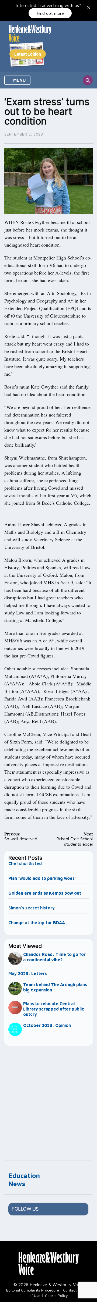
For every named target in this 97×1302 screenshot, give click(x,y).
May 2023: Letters (27, 973)
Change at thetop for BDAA (36, 922)
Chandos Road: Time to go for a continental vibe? (54, 957)
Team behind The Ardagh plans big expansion (55, 987)
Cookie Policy (56, 1295)
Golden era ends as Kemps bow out (44, 893)
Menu (19, 80)
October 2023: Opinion (47, 1025)
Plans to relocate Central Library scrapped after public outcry (53, 1009)
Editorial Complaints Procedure (32, 1290)
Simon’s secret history (31, 907)
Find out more (50, 13)
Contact (70, 1290)
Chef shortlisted (25, 863)
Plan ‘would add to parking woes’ (42, 878)
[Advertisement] (48, 1098)
